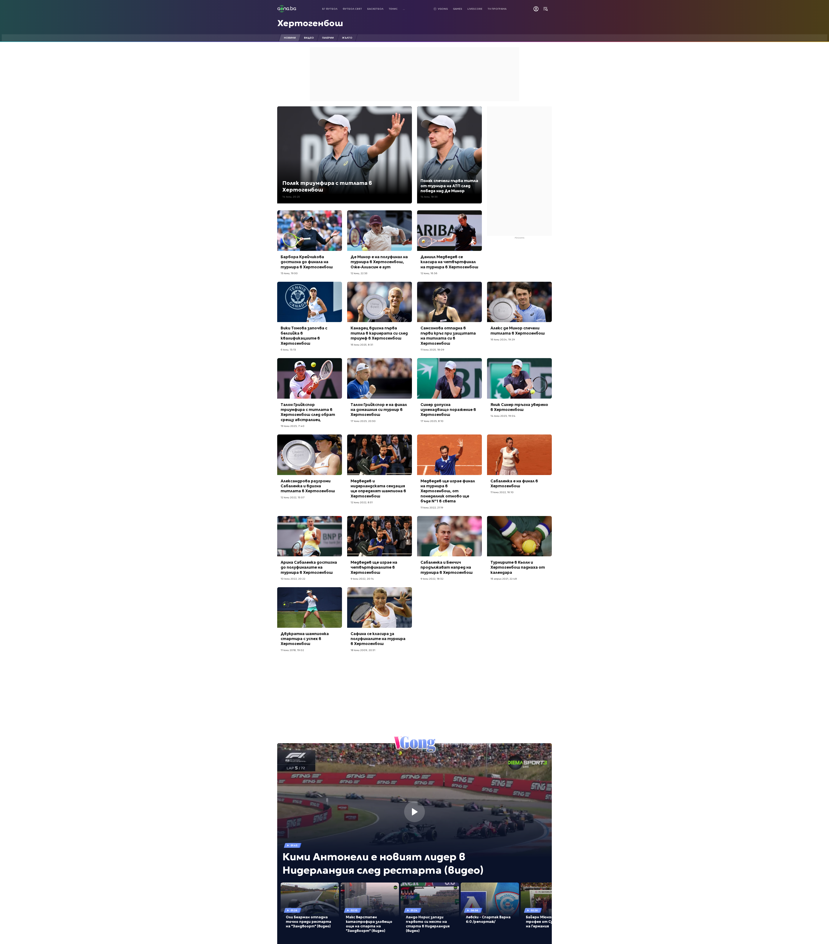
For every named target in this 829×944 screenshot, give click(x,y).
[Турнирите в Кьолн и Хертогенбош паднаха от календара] (519, 536)
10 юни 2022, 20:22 (293, 578)
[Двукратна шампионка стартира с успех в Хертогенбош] (309, 607)
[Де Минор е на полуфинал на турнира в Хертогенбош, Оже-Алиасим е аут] (379, 230)
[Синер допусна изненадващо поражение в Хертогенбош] (449, 378)
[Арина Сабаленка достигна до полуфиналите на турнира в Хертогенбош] (309, 536)
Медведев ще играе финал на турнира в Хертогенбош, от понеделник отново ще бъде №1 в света (448, 491)
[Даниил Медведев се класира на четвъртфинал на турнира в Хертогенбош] (449, 230)
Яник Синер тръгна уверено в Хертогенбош (519, 407)
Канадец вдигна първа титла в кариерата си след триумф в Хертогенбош (379, 333)
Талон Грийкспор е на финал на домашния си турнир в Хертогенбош (379, 409)
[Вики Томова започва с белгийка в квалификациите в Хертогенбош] (309, 302)
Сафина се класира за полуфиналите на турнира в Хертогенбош (378, 638)
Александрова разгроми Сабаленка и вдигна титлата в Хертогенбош (308, 486)
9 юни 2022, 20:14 (362, 578)
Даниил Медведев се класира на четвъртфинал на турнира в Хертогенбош (449, 261)
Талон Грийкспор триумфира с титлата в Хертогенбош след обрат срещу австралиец (308, 412)
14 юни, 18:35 (429, 196)
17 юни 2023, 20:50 (363, 421)
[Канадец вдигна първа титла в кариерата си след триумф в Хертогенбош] (379, 302)
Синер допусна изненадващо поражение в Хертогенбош (448, 409)
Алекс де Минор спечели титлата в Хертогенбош (517, 330)
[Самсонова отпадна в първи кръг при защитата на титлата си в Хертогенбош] (449, 302)
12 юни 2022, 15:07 (293, 497)
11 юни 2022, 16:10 (502, 492)
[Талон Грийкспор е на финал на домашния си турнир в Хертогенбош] (379, 378)
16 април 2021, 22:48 (503, 578)
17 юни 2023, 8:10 (432, 421)
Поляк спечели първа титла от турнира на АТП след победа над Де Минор (449, 185)
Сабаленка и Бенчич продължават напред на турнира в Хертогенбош (447, 567)
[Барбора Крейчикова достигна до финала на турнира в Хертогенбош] (309, 230)
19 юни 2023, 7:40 (292, 426)
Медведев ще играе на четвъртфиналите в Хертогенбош (374, 567)
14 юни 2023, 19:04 (503, 415)
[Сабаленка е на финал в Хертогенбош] (519, 454)
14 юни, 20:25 (291, 196)
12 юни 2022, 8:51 (362, 502)
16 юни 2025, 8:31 (362, 344)
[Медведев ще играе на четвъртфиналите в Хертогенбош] (379, 536)
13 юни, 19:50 (289, 273)
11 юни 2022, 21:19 (432, 507)
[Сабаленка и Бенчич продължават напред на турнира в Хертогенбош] (449, 536)
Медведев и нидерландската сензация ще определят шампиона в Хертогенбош (378, 488)
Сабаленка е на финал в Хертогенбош (514, 483)
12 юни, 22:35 (359, 273)
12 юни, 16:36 (429, 273)
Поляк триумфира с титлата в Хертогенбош (327, 186)
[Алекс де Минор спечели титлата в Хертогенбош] (519, 302)
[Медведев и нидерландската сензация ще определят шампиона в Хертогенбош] (379, 454)
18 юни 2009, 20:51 (363, 650)
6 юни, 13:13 (288, 349)
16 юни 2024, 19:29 (502, 339)
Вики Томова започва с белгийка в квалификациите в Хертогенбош (304, 336)
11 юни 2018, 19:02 (292, 650)
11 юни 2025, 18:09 (432, 349)
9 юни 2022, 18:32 (432, 578)
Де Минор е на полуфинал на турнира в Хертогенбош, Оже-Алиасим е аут (379, 261)
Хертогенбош (310, 23)
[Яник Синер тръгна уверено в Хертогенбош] (519, 378)
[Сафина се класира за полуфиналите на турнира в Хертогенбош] (379, 607)
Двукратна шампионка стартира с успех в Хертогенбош (305, 638)
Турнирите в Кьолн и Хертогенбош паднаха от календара (517, 567)
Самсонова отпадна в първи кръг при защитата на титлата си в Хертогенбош (448, 336)
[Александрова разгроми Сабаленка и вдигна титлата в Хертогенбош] (309, 454)
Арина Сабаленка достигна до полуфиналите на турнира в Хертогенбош (309, 567)
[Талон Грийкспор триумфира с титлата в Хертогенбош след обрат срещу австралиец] (309, 378)
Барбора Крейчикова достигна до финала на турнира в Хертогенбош (307, 261)
